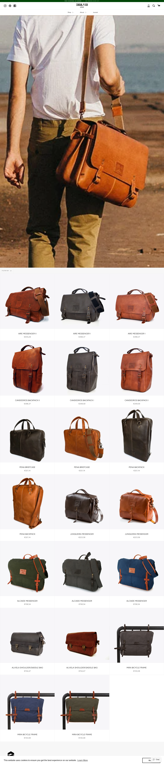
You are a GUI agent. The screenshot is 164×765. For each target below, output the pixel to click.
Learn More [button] (82, 760)
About (82, 12)
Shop (69, 12)
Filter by (5, 270)
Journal (95, 12)
